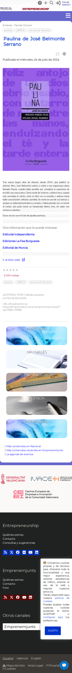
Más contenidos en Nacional (24, 446)
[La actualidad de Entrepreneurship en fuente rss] (5, 552)
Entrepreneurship (21, 525)
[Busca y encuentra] (52, 3)
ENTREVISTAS (36, 375)
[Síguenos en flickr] (24, 552)
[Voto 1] (4, 269)
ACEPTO (53, 630)
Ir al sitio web (12, 259)
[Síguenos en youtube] (30, 552)
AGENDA (37, 398)
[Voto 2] (7, 269)
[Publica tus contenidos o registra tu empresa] (46, 3)
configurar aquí (53, 617)
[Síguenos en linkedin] (36, 552)
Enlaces (7, 25)
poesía (8, 30)
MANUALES (36, 352)
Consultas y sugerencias (19, 542)
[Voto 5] (17, 269)
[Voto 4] (13, 269)
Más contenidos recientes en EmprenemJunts (35, 450)
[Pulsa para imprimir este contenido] (64, 53)
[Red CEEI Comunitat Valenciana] (36, 497)
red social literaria (39, 30)
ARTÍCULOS (36, 328)
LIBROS (20, 30)
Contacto (9, 538)
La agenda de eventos (20, 454)
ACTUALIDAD (36, 421)
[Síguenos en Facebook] (17, 552)
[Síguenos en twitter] (11, 552)
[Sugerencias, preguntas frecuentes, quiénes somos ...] (40, 3)
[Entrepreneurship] (36, 9)
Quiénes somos (13, 534)
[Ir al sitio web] (36, 170)
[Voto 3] (10, 269)
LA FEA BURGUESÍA (14, 298)
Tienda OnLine (23, 25)
